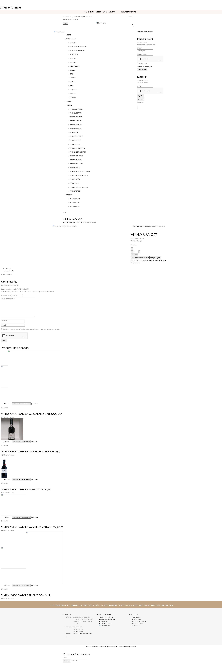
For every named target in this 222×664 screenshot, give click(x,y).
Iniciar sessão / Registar (145, 32)
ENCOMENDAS (136, 619)
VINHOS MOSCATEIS (76, 164)
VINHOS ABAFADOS (76, 109)
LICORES (72, 78)
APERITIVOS (74, 54)
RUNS (72, 86)
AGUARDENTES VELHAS (77, 51)
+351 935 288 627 (67, 16)
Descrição (8, 268)
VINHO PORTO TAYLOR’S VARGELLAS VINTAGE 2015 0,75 (32, 527)
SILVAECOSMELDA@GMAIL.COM (70, 19)
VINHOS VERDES (75, 191)
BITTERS (73, 58)
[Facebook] (131, 266)
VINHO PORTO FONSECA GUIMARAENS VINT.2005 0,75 (31, 413)
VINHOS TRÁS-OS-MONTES (79, 187)
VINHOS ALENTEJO (76, 117)
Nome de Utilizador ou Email (146, 45)
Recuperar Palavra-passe (145, 67)
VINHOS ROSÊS (75, 179)
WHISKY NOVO (74, 203)
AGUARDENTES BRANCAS (78, 47)
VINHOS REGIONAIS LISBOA (79, 175)
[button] (145, 25)
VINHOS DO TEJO (75, 140)
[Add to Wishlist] (132, 248)
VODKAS (72, 93)
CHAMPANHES (74, 66)
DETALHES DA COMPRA (139, 621)
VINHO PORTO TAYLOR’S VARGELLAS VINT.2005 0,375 (30, 451)
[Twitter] (132, 266)
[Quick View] (3, 404)
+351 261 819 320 (77, 16)
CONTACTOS (136, 625)
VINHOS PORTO (75, 168)
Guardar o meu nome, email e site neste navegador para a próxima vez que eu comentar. (31, 329)
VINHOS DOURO (75, 144)
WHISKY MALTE (75, 199)
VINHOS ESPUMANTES (77, 148)
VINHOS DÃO (74, 132)
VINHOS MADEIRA (76, 160)
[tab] (113, 268)
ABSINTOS (73, 43)
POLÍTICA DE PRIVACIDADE (107, 619)
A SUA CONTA (136, 617)
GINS (71, 74)
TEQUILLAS (73, 90)
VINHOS (69, 222)
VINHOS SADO (74, 183)
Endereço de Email (143, 83)
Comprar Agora (155, 258)
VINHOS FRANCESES (76, 156)
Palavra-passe (141, 51)
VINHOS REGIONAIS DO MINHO (80, 171)
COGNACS (73, 70)
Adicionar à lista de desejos (140, 258)
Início (65, 222)
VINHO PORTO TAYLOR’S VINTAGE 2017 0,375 (26, 489)
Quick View (34, 404)
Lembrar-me (142, 64)
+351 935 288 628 (87, 16)
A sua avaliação (6, 295)
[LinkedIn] (133, 266)
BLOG (130, 16)
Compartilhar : (135, 263)
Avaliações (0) (9, 271)
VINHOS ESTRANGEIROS (78, 152)
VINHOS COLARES (75, 129)
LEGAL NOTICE (103, 621)
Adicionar (134, 255)
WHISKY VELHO (75, 207)
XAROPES (73, 97)
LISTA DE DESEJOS (137, 623)
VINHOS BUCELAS (76, 125)
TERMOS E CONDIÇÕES (106, 617)
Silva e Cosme (10, 7)
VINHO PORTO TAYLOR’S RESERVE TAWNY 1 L (25, 595)
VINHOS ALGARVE (75, 113)
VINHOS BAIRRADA (76, 121)
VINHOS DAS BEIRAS (76, 136)
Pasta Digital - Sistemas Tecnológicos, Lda (122, 647)
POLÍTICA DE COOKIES (105, 623)
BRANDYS (73, 62)
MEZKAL (72, 82)
